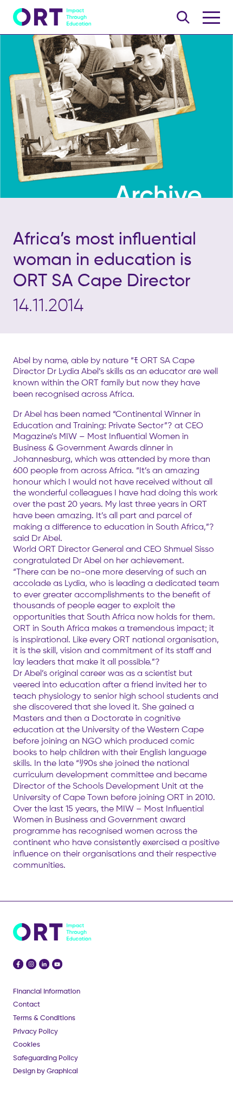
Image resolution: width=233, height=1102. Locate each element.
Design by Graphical (45, 1071)
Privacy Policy (35, 1031)
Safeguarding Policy (45, 1058)
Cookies (26, 1044)
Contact (26, 1004)
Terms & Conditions (44, 1018)
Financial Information (46, 991)
